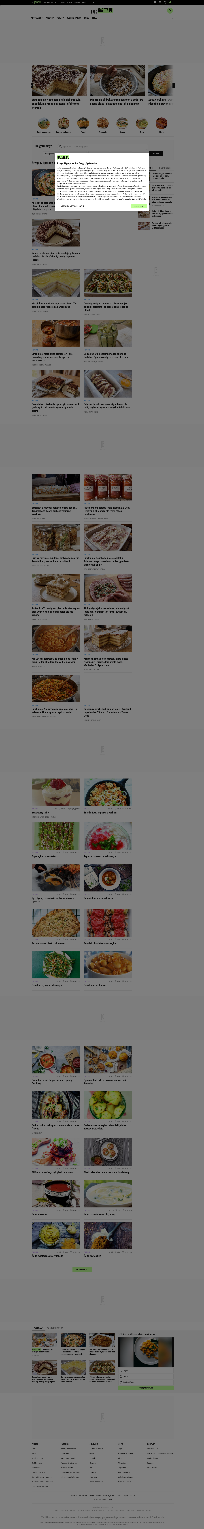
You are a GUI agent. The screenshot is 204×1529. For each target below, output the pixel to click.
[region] (102, 182)
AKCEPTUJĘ (138, 206)
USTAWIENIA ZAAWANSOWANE (72, 206)
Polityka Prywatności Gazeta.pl (127, 199)
